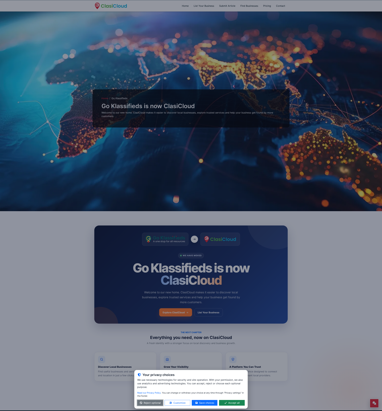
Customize (179, 402)
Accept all (234, 402)
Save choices (206, 402)
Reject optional (152, 402)
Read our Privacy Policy (149, 392)
